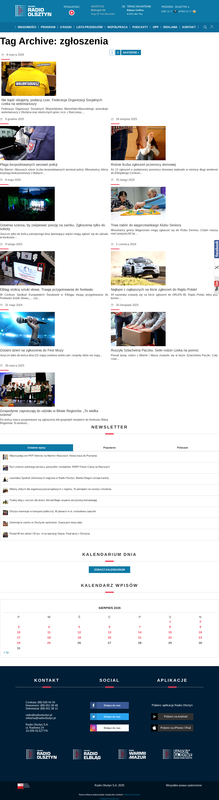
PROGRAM (48, 27)
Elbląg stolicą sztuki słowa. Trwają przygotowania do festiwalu (46, 289)
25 (49, 643)
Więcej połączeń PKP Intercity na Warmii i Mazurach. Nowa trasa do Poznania (53, 455)
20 (109, 637)
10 (18, 632)
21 (139, 637)
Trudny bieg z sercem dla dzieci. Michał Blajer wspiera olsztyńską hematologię (53, 500)
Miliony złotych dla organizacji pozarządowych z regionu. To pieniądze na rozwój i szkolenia (60, 489)
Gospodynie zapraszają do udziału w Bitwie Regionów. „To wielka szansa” (49, 413)
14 (139, 632)
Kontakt (189, 27)
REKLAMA (170, 27)
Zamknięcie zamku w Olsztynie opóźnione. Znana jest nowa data (45, 522)
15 (170, 632)
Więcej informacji (132, 794)
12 (79, 632)
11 (49, 632)
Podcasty (140, 27)
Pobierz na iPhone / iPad (175, 727)
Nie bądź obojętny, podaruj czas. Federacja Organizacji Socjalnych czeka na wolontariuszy (51, 102)
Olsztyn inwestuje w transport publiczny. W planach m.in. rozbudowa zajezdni (52, 511)
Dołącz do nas (112, 705)
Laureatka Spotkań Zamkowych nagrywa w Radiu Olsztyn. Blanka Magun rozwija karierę (59, 477)
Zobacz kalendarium (109, 569)
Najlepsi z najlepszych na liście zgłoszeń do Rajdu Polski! (154, 289)
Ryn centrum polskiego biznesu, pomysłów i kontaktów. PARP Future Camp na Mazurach (59, 466)
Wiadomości (27, 27)
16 (200, 632)
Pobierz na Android (175, 716)
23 (200, 637)
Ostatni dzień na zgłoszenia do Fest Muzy (31, 350)
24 (18, 643)
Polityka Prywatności (109, 799)
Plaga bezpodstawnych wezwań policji (28, 164)
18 (49, 637)
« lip (6, 652)
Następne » (131, 52)
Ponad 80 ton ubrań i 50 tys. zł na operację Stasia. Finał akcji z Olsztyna (49, 533)
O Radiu (66, 27)
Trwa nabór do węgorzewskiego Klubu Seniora (146, 225)
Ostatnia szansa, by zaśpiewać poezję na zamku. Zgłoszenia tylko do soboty (52, 227)
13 (109, 632)
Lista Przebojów (89, 27)
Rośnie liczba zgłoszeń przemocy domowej (143, 164)
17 (18, 637)
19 (79, 637)
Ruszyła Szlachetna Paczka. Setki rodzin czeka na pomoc (155, 350)
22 (170, 637)
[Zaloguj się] (212, 27)
